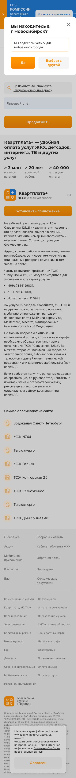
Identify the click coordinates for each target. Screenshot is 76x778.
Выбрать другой (54, 62)
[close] (68, 24)
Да (23, 63)
